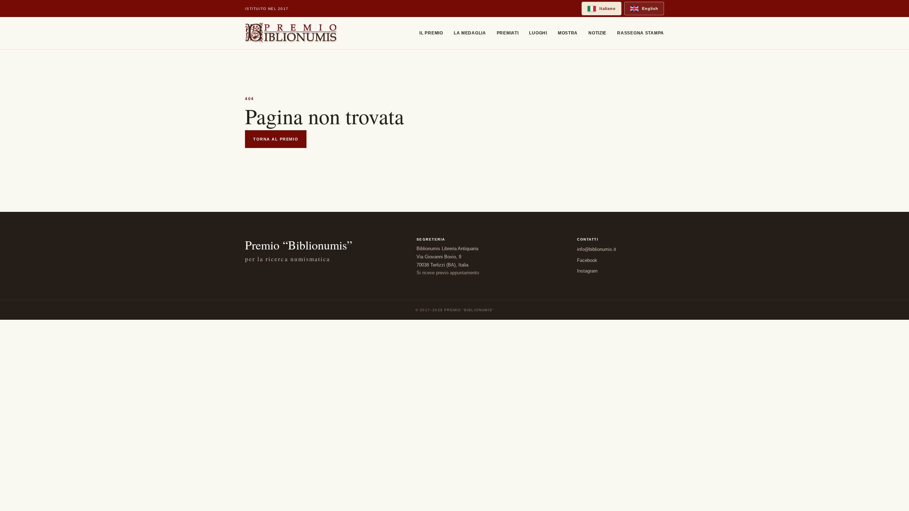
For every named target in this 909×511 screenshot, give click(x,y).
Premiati (508, 33)
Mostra (568, 33)
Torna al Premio (275, 139)
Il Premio (431, 33)
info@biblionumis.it (596, 249)
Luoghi (538, 33)
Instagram (587, 271)
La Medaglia (470, 33)
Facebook (587, 260)
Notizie (597, 33)
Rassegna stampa (640, 33)
